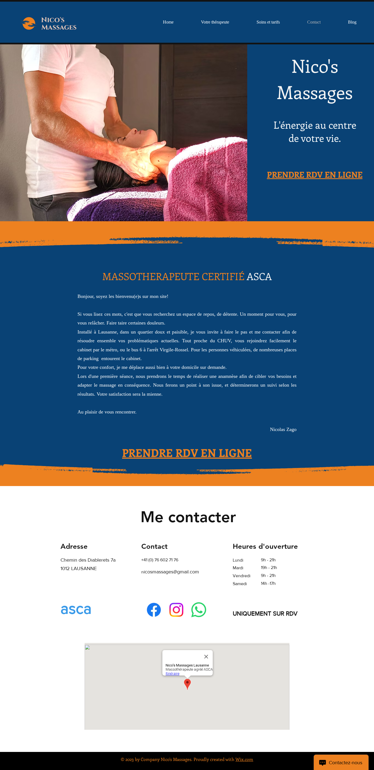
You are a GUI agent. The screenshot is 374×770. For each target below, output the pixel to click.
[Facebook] (154, 610)
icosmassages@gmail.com (171, 571)
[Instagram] (176, 610)
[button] (268, 22)
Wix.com (244, 759)
